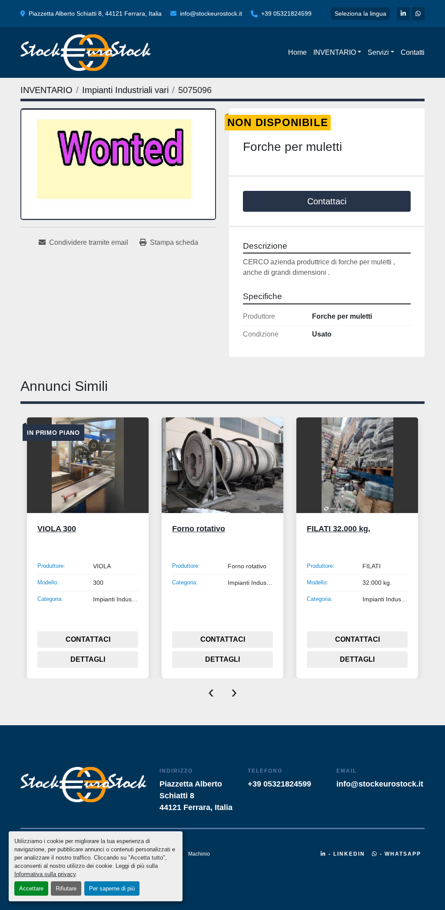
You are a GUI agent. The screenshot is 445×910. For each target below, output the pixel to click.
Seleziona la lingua (360, 13)
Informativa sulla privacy (45, 874)
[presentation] (211, 691)
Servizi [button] (378, 52)
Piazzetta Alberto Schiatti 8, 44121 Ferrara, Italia (95, 13)
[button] (337, 52)
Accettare (31, 888)
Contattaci (326, 201)
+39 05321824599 (286, 13)
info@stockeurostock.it (211, 13)
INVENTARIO (334, 52)
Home (297, 52)
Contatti (413, 52)
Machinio (199, 854)
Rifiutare (66, 888)
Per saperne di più (112, 888)
